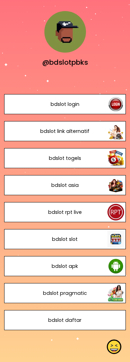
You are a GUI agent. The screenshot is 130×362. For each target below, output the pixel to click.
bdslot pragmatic (65, 293)
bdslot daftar (64, 320)
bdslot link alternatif (64, 131)
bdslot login (65, 104)
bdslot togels (65, 158)
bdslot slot (65, 239)
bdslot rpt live (65, 212)
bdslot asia (65, 185)
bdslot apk (65, 266)
